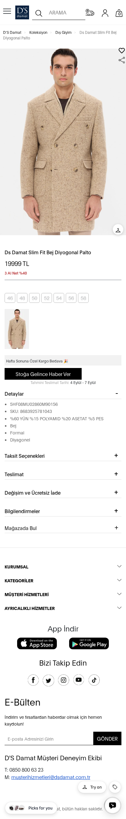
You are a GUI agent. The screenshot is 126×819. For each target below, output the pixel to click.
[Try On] (118, 229)
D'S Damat (12, 32)
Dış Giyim (63, 32)
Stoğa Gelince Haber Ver (43, 373)
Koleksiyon (38, 32)
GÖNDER (107, 738)
